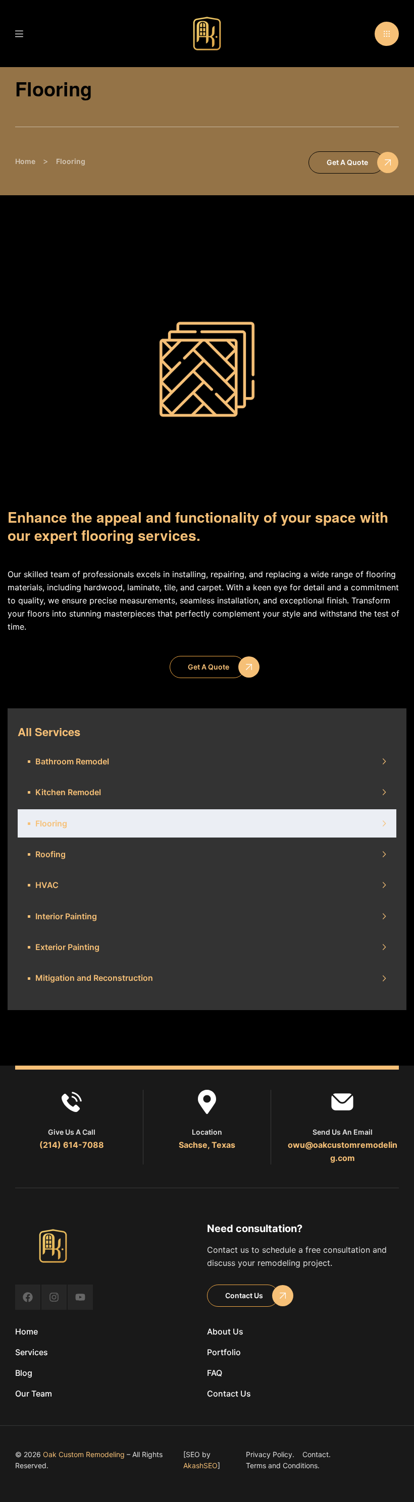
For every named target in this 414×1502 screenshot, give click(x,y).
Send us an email (343, 1132)
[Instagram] (54, 1297)
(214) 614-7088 (71, 1145)
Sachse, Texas (207, 1145)
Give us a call (71, 1132)
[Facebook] (27, 1297)
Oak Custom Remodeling (84, 1454)
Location (207, 1132)
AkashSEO (200, 1465)
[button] (387, 34)
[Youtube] (80, 1297)
